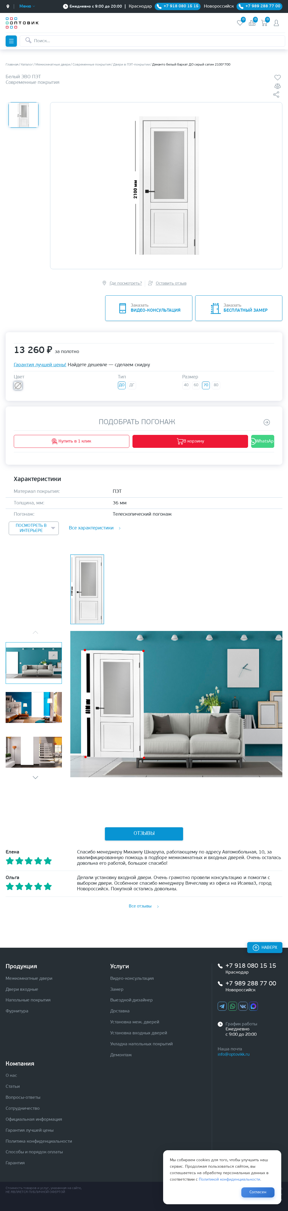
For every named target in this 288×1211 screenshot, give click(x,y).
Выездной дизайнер (131, 1000)
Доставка (120, 1011)
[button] (35, 777)
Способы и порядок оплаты (34, 1152)
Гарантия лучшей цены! (40, 365)
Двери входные (22, 989)
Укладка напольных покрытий (141, 1044)
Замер (116, 989)
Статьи (13, 1086)
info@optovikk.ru (233, 1055)
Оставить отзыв (171, 283)
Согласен (257, 1192)
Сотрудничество (23, 1108)
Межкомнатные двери (29, 978)
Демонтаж (121, 1055)
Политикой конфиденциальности (229, 1180)
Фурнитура (17, 1011)
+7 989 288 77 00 (251, 984)
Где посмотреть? (126, 283)
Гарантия (15, 1163)
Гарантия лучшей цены (29, 1130)
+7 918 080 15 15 (251, 966)
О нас (11, 1075)
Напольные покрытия (28, 1000)
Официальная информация (34, 1119)
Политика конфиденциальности (39, 1141)
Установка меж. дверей (134, 1022)
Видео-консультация (132, 978)
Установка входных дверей (138, 1033)
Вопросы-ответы (23, 1097)
